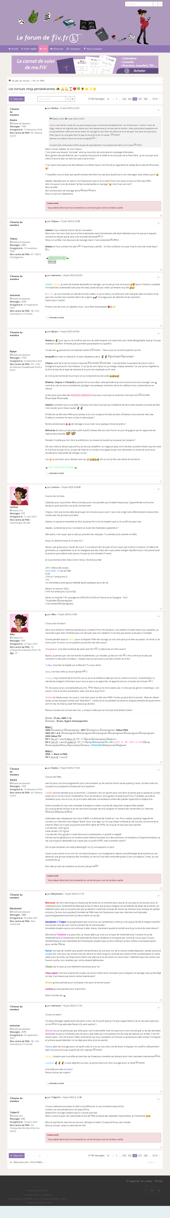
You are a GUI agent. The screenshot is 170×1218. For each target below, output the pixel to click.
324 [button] (124, 98)
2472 (23, 245)
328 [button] (145, 98)
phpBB (27, 1198)
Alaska (13, 120)
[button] (108, 99)
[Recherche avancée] (160, 4)
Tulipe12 (14, 1112)
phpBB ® (44, 1190)
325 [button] (129, 98)
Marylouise (16, 908)
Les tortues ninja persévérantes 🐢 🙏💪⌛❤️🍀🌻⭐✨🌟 (53, 89)
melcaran (15, 295)
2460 (23, 914)
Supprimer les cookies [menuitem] (140, 1181)
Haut (160, 1181)
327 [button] (140, 98)
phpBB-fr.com (44, 1202)
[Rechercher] (155, 4)
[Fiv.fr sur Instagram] (152, 1190)
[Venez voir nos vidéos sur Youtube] (158, 1190)
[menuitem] (57, 49)
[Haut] (160, 215)
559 (23, 640)
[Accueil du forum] (85, 26)
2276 (23, 301)
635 (23, 1118)
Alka (12, 634)
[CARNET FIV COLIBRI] (85, 65)
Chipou (55, 118)
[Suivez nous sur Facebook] (145, 1190)
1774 (23, 357)
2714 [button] (154, 98)
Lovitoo (14, 507)
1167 (23, 126)
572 (23, 513)
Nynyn (13, 351)
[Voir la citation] (66, 118)
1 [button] (116, 98)
